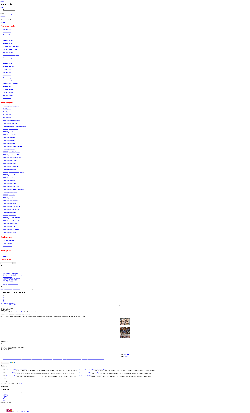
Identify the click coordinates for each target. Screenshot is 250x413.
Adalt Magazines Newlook (10, 192)
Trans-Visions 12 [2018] (95, 372)
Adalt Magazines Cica (9, 140)
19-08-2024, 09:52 (12, 304)
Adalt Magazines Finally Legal (11, 152)
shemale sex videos (7, 359)
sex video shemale (12, 303)
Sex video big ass (7, 37)
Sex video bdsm (7, 32)
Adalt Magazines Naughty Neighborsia (13, 189)
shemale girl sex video (67, 359)
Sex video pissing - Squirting (10, 83)
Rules (4, 397)
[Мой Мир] (14, 363)
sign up (20, 383)
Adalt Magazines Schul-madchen (12, 197)
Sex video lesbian (7, 69)
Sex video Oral (7, 75)
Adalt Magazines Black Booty (11, 129)
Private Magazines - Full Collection (10, 273)
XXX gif (5, 256)
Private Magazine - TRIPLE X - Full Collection (13, 275)
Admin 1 (5, 304)
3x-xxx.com (3, 16)
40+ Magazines (7, 114)
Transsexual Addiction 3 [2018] (99, 369)
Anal (32, 311)
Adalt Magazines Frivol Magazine (12, 157)
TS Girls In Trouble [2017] (96, 375)
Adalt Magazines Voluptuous (11, 229)
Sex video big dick (8, 40)
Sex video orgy (7, 78)
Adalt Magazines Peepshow (10, 200)
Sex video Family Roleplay (10, 49)
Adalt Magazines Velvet (9, 232)
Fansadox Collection (8, 240)
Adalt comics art (7, 246)
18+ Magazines (7, 109)
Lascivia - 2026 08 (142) (8, 281)
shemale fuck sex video (57, 359)
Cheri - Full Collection (7, 277)
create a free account (55, 391)
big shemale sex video (47, 359)
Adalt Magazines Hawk (9, 163)
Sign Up (2, 14)
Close (2, 7)
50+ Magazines (7, 117)
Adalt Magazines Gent (9, 180)
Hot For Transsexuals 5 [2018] (23, 375)
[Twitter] (11, 363)
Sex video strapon (8, 92)
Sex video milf (7, 72)
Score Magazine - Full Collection (10, 280)
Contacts (5, 396)
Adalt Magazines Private (9, 203)
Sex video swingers (8, 95)
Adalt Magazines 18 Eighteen (11, 106)
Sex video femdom (8, 52)
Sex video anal (7, 29)
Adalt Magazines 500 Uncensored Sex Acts (14, 126)
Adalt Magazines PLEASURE (11, 209)
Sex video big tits (7, 43)
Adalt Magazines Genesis (9, 177)
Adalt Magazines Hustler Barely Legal (13, 172)
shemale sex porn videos (16, 359)
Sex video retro (7, 86)
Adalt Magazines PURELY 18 (11, 220)
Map (4, 400)
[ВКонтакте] (10, 363)
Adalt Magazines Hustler (9, 169)
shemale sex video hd (76, 359)
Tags (4, 398)
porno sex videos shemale (37, 359)
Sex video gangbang (8, 60)
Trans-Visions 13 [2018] (20, 372)
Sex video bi (6, 35)
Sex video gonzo (7, 63)
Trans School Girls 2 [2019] (22, 369)
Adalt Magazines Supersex (10, 223)
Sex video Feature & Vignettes (11, 55)
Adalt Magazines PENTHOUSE (11, 218)
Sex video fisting (7, 58)
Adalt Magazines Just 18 (9, 215)
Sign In (2, 1)
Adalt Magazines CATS (9, 134)
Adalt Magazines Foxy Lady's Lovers (13, 154)
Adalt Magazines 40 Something (11, 120)
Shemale (20, 311)
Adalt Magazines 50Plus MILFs (11, 123)
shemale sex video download (98, 359)
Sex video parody (7, 80)
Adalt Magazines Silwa (9, 195)
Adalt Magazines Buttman (10, 132)
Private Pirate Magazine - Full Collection (11, 278)
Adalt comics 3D (7, 243)
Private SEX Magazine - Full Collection (11, 274)
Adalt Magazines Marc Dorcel (11, 186)
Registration (5, 395)
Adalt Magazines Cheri (9, 137)
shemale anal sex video (26, 359)
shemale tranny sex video (87, 359)
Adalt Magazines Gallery (9, 175)
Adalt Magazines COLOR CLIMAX (13, 146)
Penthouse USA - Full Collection (10, 279)
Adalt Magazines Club (9, 143)
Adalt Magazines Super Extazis (11, 206)
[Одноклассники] (13, 363)
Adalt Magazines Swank (9, 212)
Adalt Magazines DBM (9, 149)
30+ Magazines (7, 111)
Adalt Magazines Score (9, 226)
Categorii (3, 22)
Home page (5, 394)
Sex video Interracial (8, 66)
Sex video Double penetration (11, 46)
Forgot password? (8, 14)
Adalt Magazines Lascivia (10, 183)
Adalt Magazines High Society (11, 166)
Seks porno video (4, 303)
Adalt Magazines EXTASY (10, 160)
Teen (17, 311)
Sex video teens (7, 98)
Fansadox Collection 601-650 (9, 282)
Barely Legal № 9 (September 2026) (10, 284)
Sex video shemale (8, 89)
